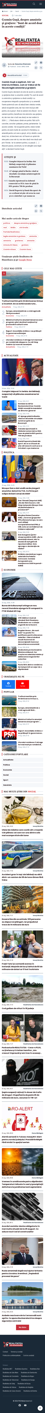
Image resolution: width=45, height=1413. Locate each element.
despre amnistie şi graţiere (25, 223)
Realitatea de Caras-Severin (12, 1391)
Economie (10, 316)
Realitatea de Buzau (24, 1384)
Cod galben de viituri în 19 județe (18, 1008)
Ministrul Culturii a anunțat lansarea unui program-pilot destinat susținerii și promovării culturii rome (24, 322)
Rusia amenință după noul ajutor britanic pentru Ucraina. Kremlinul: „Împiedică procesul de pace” (22, 1273)
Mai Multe (22, 1327)
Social (17, 11)
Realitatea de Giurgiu (28, 1380)
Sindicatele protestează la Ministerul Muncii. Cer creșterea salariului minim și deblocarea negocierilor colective (30, 654)
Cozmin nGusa (9, 249)
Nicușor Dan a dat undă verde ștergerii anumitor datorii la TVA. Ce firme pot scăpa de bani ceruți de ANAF (21, 491)
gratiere (24, 245)
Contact (5, 1352)
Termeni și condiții (16, 1352)
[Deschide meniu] (40, 4)
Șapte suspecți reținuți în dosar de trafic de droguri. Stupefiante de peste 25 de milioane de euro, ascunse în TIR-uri (22, 1095)
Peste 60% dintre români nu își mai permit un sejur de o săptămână (30, 667)
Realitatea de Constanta (10, 1376)
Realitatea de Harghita (26, 1387)
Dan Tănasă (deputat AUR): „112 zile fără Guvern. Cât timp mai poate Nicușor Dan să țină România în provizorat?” (30, 505)
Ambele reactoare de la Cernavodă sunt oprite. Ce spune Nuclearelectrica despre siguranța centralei (22, 1318)
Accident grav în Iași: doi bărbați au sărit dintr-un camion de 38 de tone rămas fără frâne (22, 877)
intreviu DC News (10, 245)
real (5, 227)
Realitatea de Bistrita (30, 1391)
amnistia (7, 240)
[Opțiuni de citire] (40, 1408)
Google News (25, 259)
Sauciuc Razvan (23, 64)
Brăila (13, 227)
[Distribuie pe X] (41, 68)
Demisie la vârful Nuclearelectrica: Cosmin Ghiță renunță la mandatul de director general (30, 407)
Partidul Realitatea (11, 232)
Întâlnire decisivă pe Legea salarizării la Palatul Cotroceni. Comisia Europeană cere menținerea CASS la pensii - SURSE (30, 560)
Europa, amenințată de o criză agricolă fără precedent (29, 710)
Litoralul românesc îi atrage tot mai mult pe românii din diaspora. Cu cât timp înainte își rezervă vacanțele (24, 342)
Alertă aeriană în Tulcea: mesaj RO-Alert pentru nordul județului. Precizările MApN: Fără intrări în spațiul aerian (22, 1139)
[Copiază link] (36, 63)
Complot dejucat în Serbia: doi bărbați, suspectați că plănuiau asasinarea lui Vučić (22, 164)
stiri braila (23, 227)
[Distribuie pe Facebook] (41, 63)
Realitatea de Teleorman (11, 1380)
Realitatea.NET (7, 1369)
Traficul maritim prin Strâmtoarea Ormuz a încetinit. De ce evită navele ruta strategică (22, 304)
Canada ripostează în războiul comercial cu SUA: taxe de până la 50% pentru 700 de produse (24, 183)
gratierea (19, 240)
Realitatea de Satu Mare (10, 1372)
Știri (11, 11)
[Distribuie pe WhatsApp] (36, 68)
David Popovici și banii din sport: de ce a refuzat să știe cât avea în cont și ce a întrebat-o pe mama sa (25, 193)
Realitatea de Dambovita (29, 1372)
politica (6, 223)
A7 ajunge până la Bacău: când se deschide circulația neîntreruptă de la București (24, 174)
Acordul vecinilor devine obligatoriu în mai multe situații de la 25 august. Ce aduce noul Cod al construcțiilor (21, 1229)
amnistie (30, 240)
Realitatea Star (35, 1369)
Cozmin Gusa (25, 249)
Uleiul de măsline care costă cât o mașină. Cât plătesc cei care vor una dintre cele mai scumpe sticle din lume (22, 833)
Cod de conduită (28, 1355)
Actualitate (6, 307)
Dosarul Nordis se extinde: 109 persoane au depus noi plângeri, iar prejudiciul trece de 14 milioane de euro (21, 922)
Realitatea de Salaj (9, 1384)
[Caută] (34, 4)
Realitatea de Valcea (9, 1387)
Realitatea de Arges (27, 1376)
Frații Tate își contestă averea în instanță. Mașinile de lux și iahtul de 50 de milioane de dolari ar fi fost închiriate (22, 967)
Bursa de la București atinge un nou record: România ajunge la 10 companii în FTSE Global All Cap (22, 608)
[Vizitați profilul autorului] (4, 65)
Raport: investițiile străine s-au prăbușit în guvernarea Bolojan (23, 332)
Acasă (6, 11)
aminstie (33, 236)
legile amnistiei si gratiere (14, 236)
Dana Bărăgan (37, 1133)
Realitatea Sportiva (21, 1369)
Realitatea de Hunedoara (33, 1005)
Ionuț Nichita (38, 826)
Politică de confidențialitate (12, 1355)
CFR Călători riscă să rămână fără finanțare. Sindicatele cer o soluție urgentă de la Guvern (28, 621)
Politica (9, 327)
